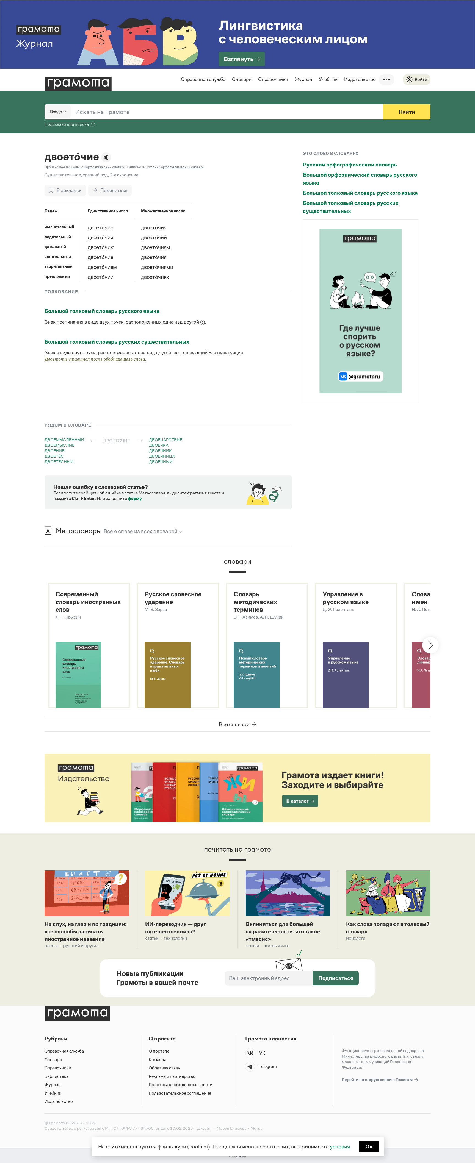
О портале (159, 1051)
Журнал (303, 79)
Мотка (256, 1128)
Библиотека (56, 1076)
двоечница (162, 456)
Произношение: (57, 167)
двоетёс (54, 456)
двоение (54, 450)
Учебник (328, 79)
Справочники (273, 79)
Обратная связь (164, 1067)
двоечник (160, 450)
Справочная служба (203, 79)
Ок (369, 1146)
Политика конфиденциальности (180, 1084)
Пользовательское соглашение (180, 1093)
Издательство (360, 79)
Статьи (51, 945)
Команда (157, 1059)
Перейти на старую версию (377, 1079)
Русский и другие (80, 945)
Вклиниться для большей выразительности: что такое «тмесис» (283, 931)
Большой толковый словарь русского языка (102, 311)
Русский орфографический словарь (350, 165)
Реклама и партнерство (172, 1076)
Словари (242, 79)
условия (340, 1146)
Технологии (175, 938)
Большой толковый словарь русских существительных (117, 342)
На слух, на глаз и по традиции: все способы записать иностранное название (85, 931)
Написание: (136, 167)
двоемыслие (59, 445)
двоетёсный (59, 461)
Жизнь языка (276, 945)
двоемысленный (64, 439)
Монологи (355, 938)
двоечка (159, 445)
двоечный (161, 461)
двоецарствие (165, 439)
